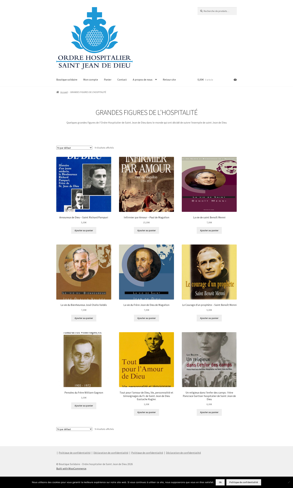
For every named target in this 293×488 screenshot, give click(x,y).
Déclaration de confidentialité (110, 452)
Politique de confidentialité (75, 452)
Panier (107, 79)
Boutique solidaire (66, 79)
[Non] (288, 482)
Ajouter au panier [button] (84, 230)
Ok (220, 482)
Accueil (64, 92)
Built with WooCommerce (71, 468)
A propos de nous (142, 79)
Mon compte (90, 79)
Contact (122, 79)
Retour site (169, 79)
